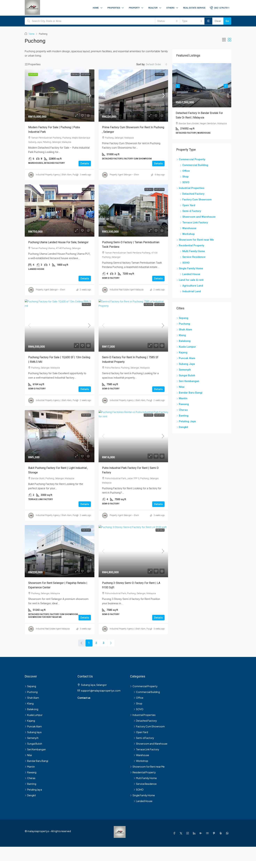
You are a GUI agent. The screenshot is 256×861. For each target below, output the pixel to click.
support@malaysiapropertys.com (101, 690)
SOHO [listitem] (186, 262)
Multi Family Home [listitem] (193, 251)
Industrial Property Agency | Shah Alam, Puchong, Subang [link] (62, 174)
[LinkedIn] (195, 833)
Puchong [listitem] (184, 323)
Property (134, 8)
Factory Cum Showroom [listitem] (197, 199)
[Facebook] (175, 833)
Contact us (83, 697)
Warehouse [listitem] (189, 228)
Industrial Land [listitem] (191, 291)
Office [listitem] (186, 170)
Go (227, 21)
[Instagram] (188, 833)
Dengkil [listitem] (183, 427)
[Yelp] (221, 833)
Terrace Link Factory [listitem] (195, 222)
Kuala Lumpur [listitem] (187, 346)
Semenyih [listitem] (185, 369)
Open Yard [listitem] (188, 205)
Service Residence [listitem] (193, 257)
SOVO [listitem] (185, 182)
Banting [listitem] (183, 415)
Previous (178, 86)
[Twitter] (182, 833)
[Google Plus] (201, 833)
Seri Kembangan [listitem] (189, 381)
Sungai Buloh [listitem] (187, 375)
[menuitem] (219, 8)
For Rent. (160, 74)
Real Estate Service (194, 8)
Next (226, 86)
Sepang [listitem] (183, 318)
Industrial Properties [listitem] (191, 188)
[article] (201, 101)
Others (170, 8)
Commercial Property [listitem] (192, 159)
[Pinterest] (215, 833)
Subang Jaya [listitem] (187, 364)
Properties (113, 8)
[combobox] (167, 21)
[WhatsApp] (228, 833)
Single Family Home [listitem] (191, 268)
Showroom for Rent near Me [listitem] (196, 239)
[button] (224, 40)
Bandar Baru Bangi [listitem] (190, 392)
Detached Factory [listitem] (193, 193)
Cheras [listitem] (183, 409)
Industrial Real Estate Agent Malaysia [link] (126, 289)
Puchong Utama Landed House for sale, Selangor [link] (58, 242)
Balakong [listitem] (185, 341)
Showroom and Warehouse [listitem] (199, 216)
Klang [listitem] (182, 335)
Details (84, 163)
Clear (218, 21)
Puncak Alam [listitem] (187, 358)
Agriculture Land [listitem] (192, 285)
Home (96, 8)
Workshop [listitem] (188, 234)
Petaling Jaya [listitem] (187, 421)
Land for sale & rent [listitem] (191, 279)
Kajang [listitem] (183, 352)
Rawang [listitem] (184, 404)
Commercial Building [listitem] (195, 165)
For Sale (75, 74)
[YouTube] (208, 833)
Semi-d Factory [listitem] (191, 211)
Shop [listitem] (185, 176)
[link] (59, 95)
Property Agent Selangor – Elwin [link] (124, 174)
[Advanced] (208, 21)
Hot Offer (85, 74)
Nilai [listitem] (181, 386)
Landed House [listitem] (191, 274)
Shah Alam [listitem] (185, 329)
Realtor (153, 8)
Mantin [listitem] (183, 398)
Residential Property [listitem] (191, 245)
